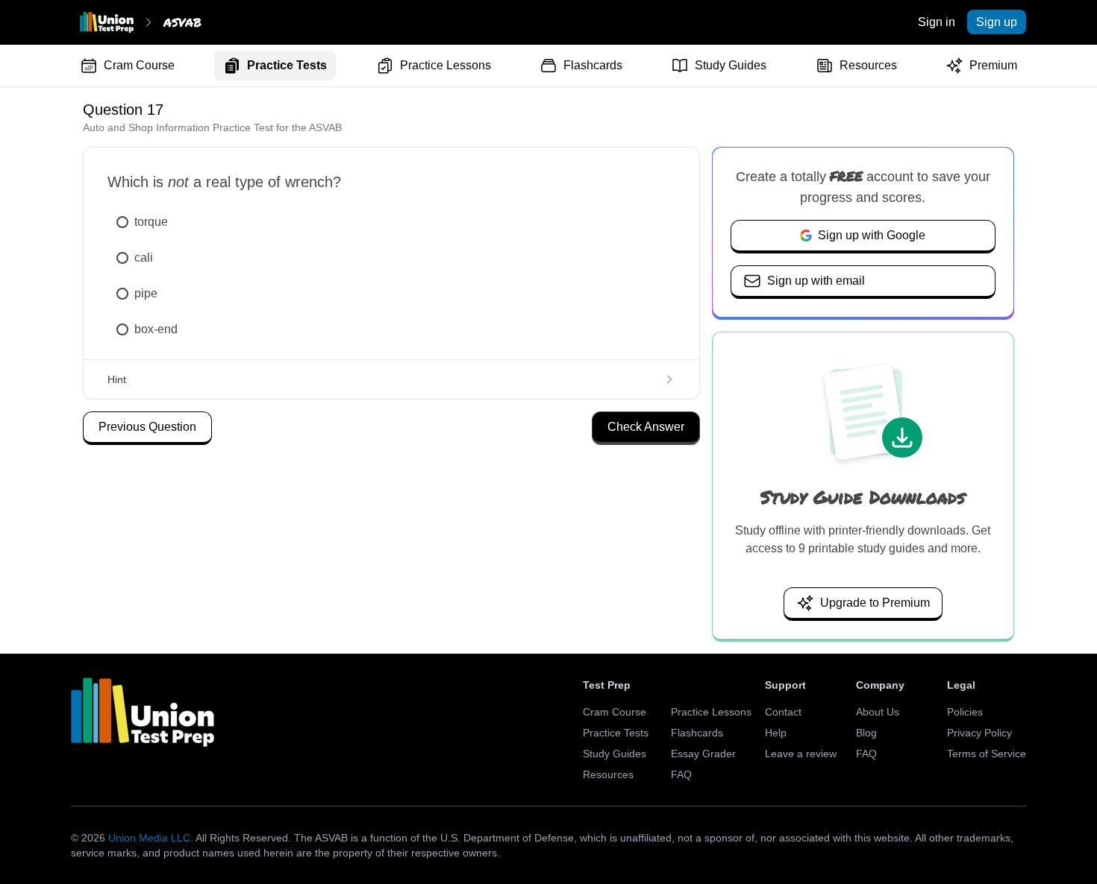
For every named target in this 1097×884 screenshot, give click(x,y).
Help (776, 733)
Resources (868, 65)
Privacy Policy (979, 733)
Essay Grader (703, 754)
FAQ (681, 774)
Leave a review (801, 754)
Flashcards (592, 65)
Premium (993, 65)
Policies (965, 712)
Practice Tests (287, 65)
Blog (866, 733)
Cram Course (139, 65)
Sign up (996, 22)
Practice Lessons (445, 65)
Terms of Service (986, 754)
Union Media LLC (149, 838)
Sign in (936, 22)
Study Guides (730, 65)
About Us (877, 712)
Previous (147, 426)
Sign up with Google (871, 235)
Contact (783, 712)
